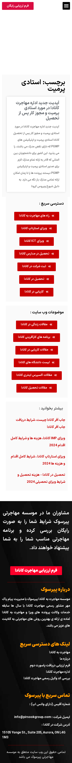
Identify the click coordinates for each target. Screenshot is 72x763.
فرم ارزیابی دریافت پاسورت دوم (50, 665)
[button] (66, 6)
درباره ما (65, 658)
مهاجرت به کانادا (59, 652)
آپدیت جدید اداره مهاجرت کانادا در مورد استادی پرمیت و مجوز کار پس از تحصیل (37, 111)
